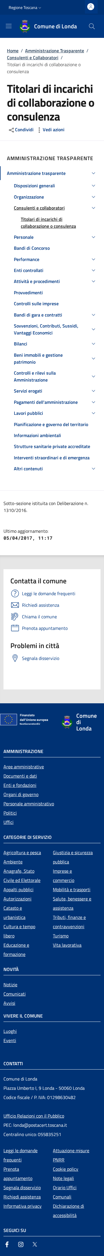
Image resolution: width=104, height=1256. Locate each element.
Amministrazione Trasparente (54, 50)
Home (12, 50)
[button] (25, 7)
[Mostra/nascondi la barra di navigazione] (8, 26)
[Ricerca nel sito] (91, 26)
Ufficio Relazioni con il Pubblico (33, 1115)
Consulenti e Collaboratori (32, 57)
